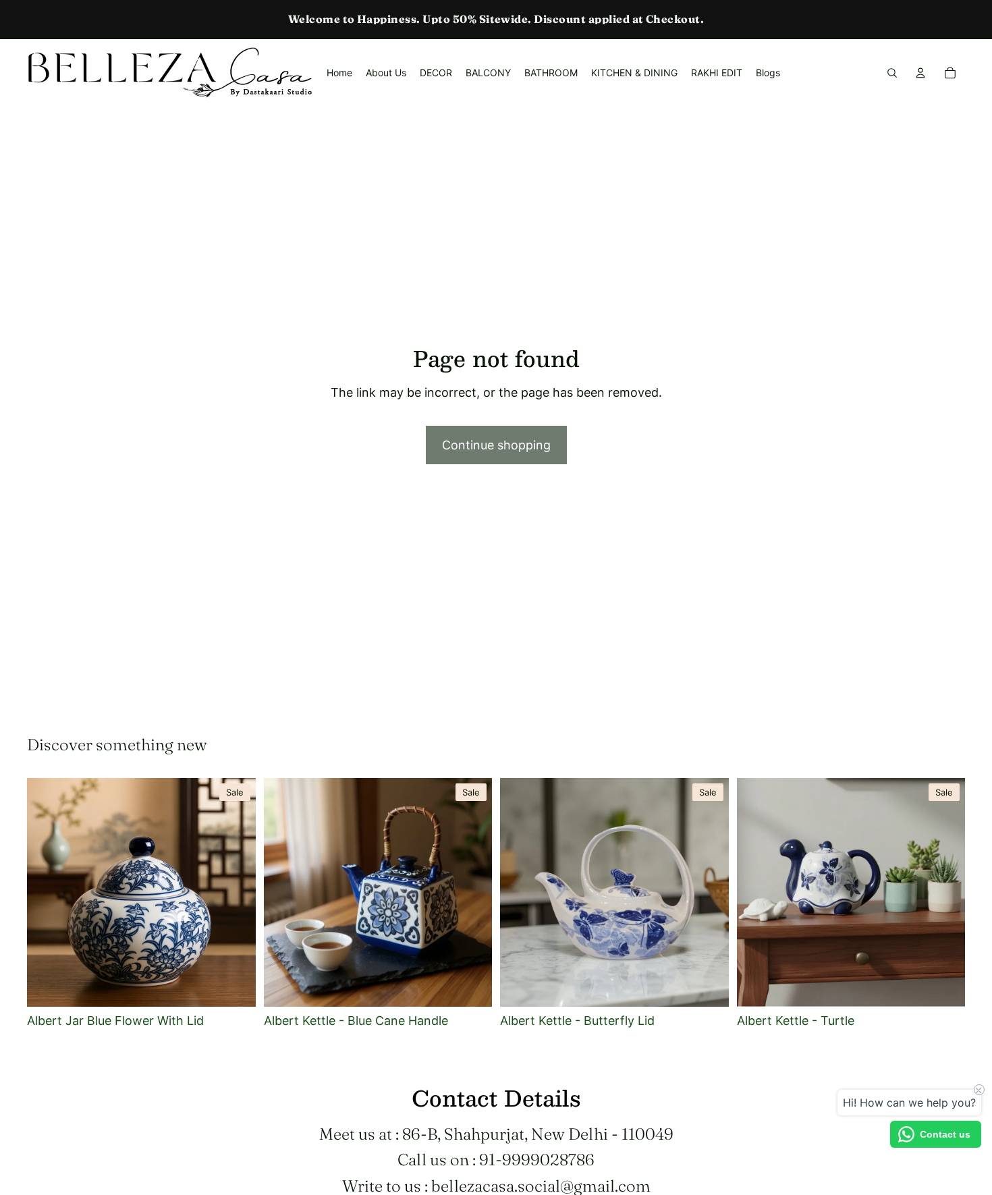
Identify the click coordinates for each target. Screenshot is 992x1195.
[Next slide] (235, 893)
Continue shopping (496, 445)
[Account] (920, 73)
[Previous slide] (47, 893)
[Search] (892, 73)
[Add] (235, 986)
